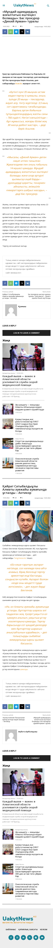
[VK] (27, 31)
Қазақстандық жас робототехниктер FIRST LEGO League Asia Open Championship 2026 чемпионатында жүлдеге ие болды (29, 425)
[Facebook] (4, 31)
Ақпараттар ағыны (8, 373)
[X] (21, 31)
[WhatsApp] (10, 31)
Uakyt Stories (19, 439)
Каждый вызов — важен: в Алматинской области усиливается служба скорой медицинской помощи (19, 381)
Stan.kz (18, 83)
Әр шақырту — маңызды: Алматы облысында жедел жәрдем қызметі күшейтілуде (29, 407)
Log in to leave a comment (26, 333)
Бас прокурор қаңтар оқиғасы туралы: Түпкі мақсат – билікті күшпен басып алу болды (39, 296)
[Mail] (23, 937)
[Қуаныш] (11, 310)
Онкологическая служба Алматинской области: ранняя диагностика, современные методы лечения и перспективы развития (27, 464)
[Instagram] (17, 937)
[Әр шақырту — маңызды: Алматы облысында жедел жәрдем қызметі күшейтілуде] (7, 409)
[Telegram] (16, 31)
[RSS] (29, 937)
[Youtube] (42, 937)
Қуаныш (22, 306)
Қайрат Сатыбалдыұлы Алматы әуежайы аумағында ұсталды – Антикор (13, 296)
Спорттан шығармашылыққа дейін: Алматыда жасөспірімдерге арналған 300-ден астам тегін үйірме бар (29, 446)
